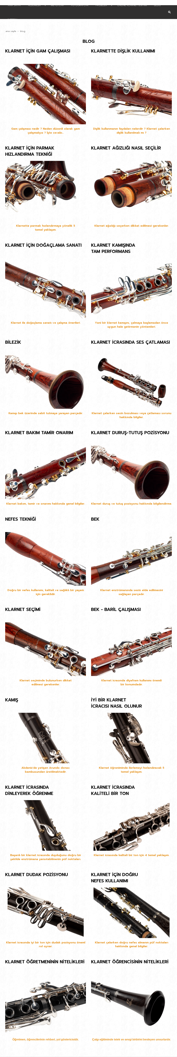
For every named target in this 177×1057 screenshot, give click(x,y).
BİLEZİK (13, 342)
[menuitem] (85, 19)
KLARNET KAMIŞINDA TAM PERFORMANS (113, 248)
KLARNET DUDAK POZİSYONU (36, 874)
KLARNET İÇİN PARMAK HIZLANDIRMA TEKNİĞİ (29, 151)
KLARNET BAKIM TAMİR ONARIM (39, 432)
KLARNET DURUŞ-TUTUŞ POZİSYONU (130, 432)
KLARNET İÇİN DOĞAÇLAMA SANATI (43, 245)
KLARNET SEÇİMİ (22, 609)
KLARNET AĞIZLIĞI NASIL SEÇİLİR (126, 148)
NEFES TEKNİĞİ (20, 519)
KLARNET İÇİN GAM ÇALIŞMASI (37, 51)
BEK (95, 519)
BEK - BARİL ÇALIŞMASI (116, 609)
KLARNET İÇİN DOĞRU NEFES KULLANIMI (114, 877)
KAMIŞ (11, 700)
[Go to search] (169, 9)
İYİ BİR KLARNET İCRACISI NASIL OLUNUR (116, 703)
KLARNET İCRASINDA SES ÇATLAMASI (130, 342)
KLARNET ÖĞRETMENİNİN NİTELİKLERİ (45, 962)
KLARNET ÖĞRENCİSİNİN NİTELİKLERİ (130, 962)
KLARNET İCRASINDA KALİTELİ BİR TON (113, 790)
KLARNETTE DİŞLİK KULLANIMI (123, 51)
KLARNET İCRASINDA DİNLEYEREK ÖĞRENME (29, 790)
